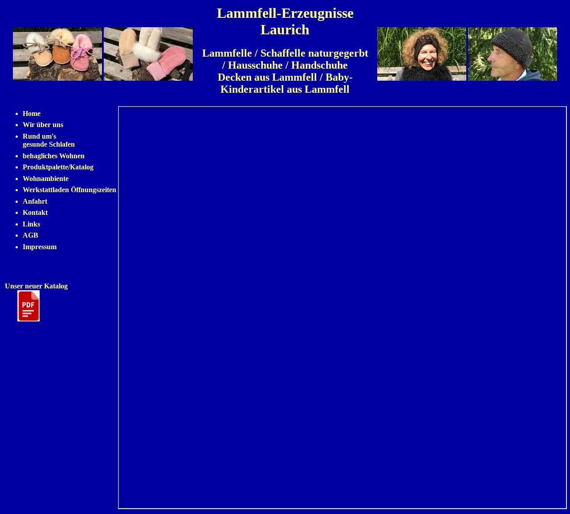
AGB (30, 235)
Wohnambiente (46, 178)
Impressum (40, 247)
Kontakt (35, 212)
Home (32, 113)
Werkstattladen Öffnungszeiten (69, 189)
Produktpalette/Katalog (58, 167)
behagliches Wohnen (54, 156)
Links (31, 224)
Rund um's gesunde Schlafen (49, 140)
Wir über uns (43, 124)
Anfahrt (35, 201)
